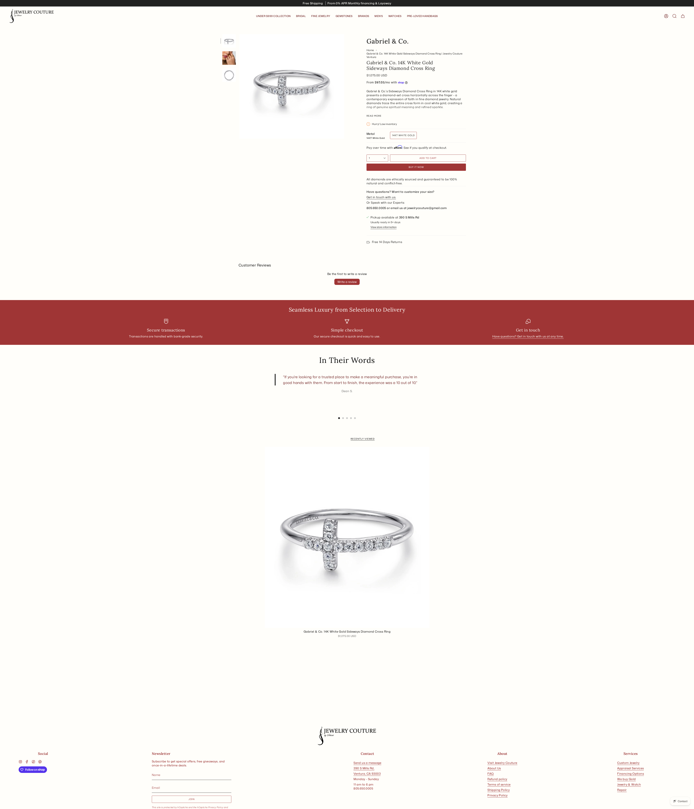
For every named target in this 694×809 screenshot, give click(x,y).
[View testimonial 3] (347, 418)
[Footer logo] (347, 736)
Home (370, 50)
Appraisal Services (630, 768)
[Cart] (683, 16)
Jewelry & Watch (629, 784)
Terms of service (499, 784)
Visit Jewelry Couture (502, 763)
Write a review (347, 282)
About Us (494, 768)
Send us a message (367, 763)
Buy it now (416, 167)
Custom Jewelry (628, 763)
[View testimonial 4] (351, 418)
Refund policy (497, 779)
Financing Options (630, 774)
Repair (622, 790)
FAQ (490, 774)
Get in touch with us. (381, 197)
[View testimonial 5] (355, 418)
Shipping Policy (498, 790)
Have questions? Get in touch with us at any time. (528, 336)
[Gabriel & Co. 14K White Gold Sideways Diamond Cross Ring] (347, 537)
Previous (239, 86)
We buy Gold (626, 779)
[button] (301, 16)
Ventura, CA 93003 (367, 774)
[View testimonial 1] (339, 418)
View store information (383, 227)
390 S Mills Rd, (364, 768)
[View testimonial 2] (343, 418)
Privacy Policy (215, 807)
